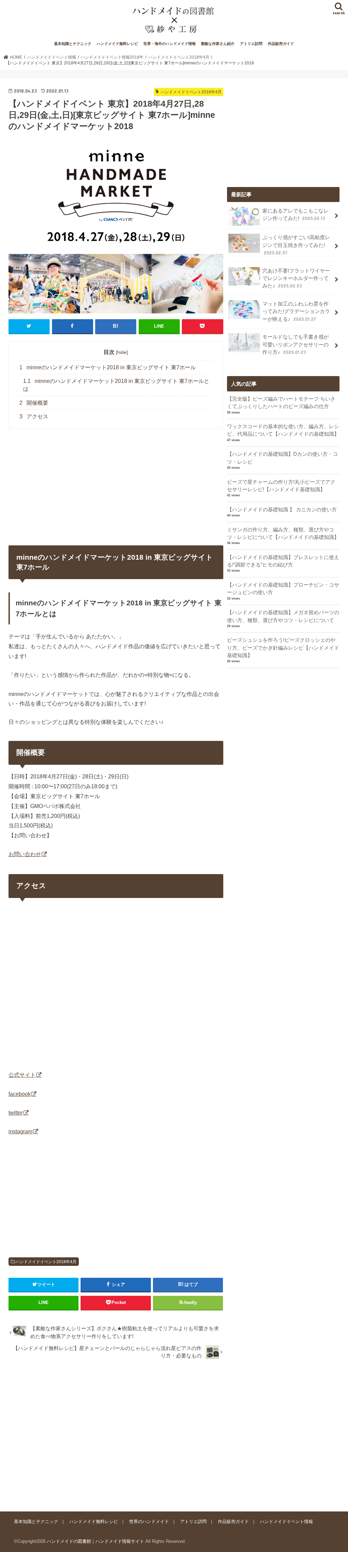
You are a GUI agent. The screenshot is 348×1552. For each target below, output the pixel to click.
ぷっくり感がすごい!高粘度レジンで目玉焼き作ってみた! (296, 245)
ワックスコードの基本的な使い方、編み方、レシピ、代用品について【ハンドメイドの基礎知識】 (283, 430)
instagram (20, 1131)
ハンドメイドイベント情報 (286, 1521)
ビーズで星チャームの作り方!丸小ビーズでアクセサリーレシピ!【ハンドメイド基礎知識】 (281, 485)
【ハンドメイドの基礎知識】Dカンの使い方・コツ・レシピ (282, 457)
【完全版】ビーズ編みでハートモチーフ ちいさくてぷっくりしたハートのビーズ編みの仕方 (281, 402)
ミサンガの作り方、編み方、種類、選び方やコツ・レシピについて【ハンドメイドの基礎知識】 (283, 533)
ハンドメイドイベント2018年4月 (46, 1261)
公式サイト (22, 1075)
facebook (19, 1094)
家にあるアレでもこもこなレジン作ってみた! (295, 214)
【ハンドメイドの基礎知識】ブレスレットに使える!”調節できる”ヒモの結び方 (283, 561)
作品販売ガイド (281, 44)
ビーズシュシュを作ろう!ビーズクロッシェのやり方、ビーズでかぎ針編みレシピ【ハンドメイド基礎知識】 (283, 647)
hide (121, 352)
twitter (15, 1112)
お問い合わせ (24, 854)
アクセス (33, 416)
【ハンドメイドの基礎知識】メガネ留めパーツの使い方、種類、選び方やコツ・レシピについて (283, 616)
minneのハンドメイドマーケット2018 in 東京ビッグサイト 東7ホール (107, 367)
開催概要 (33, 403)
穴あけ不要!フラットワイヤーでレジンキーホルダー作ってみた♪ (296, 278)
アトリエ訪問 (251, 44)
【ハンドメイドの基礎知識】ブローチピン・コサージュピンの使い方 (283, 588)
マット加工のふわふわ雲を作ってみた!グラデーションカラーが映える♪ (296, 311)
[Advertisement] (115, 1432)
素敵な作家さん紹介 (217, 44)
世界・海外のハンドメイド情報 (169, 44)
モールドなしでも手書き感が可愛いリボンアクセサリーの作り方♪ (295, 344)
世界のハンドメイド (149, 1521)
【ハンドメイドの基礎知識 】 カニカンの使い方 (282, 509)
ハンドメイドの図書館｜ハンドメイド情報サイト (95, 1541)
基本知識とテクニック (72, 44)
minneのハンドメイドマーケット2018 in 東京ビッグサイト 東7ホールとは (116, 385)
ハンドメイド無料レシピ (117, 44)
